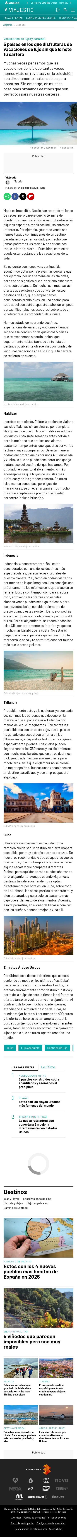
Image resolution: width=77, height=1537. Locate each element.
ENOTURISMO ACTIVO (16, 1331)
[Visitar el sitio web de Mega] (15, 1488)
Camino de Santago (16, 1207)
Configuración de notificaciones (31, 1528)
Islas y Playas (13, 17)
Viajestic (7, 24)
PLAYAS (23, 1098)
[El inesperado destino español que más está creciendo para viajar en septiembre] (56, 1368)
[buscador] (65, 9)
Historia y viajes (13, 1203)
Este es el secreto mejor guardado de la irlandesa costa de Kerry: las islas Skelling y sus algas (17, 1390)
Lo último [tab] (48, 1067)
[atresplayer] (58, 9)
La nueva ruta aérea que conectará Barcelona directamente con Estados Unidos (38, 1126)
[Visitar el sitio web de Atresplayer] (38, 1497)
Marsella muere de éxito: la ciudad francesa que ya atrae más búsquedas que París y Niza (20, 1437)
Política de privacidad (34, 1517)
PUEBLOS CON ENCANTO (18, 1261)
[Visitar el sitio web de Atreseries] (31, 1488)
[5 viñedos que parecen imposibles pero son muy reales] (38, 1308)
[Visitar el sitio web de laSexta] (31, 1480)
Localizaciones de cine (41, 17)
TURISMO (44, 1381)
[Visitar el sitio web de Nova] (61, 1480)
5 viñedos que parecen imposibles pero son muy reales (32, 1341)
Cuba (10, 1047)
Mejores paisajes (37, 1203)
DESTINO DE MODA (14, 1428)
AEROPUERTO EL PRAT (33, 1116)
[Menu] (72, 10)
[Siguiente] (70, 3)
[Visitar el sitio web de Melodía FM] (19, 1497)
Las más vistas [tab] (23, 1067)
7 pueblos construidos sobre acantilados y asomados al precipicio (39, 1083)
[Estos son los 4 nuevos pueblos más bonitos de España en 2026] (38, 1238)
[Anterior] (27, 3)
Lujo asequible (30, 1047)
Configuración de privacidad (51, 1523)
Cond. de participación (22, 1523)
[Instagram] (7, 182)
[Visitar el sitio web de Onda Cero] (46, 1488)
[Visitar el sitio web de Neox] (46, 1480)
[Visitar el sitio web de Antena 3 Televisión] (15, 1480)
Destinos (15, 1191)
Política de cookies (56, 1517)
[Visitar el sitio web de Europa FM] (61, 1488)
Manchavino (65, 2)
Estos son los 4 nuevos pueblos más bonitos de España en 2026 (31, 1271)
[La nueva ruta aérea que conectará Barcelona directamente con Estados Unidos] (56, 1415)
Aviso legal (16, 1517)
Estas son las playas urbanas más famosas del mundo (39, 1103)
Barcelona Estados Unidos (44, 2)
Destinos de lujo (57, 1047)
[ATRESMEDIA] (38, 1469)
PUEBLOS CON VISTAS (32, 1075)
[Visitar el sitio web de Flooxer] (58, 1497)
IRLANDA (9, 1381)
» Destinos (20, 24)
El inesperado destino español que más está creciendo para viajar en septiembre (52, 1390)
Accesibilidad (55, 1528)
